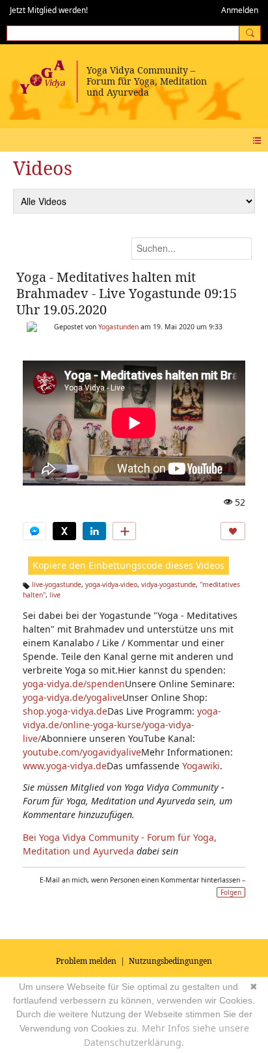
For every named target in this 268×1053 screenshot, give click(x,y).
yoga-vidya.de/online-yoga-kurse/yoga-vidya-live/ (122, 725)
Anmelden (239, 10)
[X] (64, 531)
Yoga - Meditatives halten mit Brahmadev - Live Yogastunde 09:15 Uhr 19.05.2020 (126, 293)
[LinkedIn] (94, 531)
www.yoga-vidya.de (65, 765)
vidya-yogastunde (168, 584)
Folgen (231, 892)
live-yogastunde (56, 584)
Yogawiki (201, 765)
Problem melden (86, 960)
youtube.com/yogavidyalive (82, 752)
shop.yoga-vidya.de (65, 711)
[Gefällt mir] (233, 531)
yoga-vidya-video (111, 584)
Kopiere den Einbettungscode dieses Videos (128, 565)
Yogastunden (118, 326)
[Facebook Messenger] (34, 531)
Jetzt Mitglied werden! (49, 10)
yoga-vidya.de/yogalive (72, 697)
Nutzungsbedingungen (170, 960)
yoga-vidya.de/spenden (74, 683)
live (54, 594)
